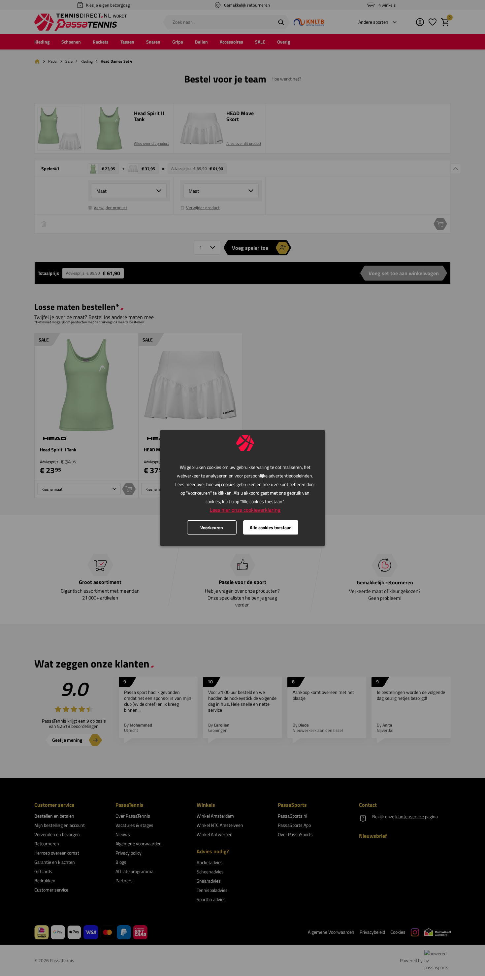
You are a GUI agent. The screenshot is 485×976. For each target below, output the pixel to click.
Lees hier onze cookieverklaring (245, 510)
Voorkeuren (211, 527)
